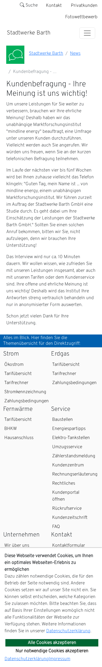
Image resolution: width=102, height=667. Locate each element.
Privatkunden (84, 6)
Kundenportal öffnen (65, 496)
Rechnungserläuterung (74, 474)
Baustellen (62, 420)
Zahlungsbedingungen (26, 401)
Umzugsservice (67, 447)
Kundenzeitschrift (70, 518)
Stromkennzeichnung (25, 392)
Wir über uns (16, 545)
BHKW (10, 429)
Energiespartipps (69, 429)
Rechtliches (63, 483)
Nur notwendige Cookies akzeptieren (52, 651)
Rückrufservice (67, 508)
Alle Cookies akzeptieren (52, 643)
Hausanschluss (18, 438)
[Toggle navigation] (87, 33)
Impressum (59, 659)
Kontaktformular (68, 545)
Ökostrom (14, 365)
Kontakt (54, 6)
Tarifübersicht (18, 374)
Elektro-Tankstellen (71, 438)
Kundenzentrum (68, 465)
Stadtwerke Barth (28, 33)
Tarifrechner (16, 383)
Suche (31, 5)
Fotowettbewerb (81, 17)
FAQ (56, 527)
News (75, 53)
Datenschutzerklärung (68, 631)
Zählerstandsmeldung (73, 456)
